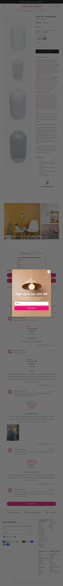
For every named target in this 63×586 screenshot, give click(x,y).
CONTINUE (31, 308)
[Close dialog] (48, 271)
